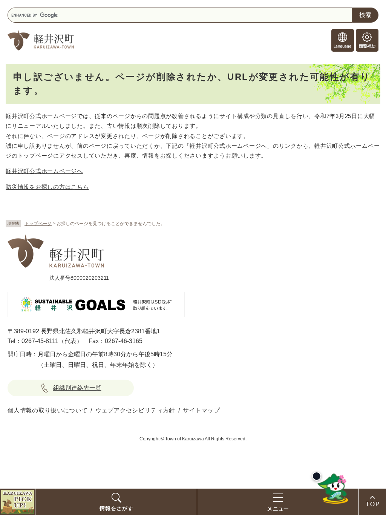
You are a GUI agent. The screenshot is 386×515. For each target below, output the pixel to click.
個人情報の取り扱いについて (47, 410)
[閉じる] (316, 476)
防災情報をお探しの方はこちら (47, 187)
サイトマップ (201, 410)
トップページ (38, 223)
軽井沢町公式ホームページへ (44, 171)
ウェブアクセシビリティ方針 (135, 410)
